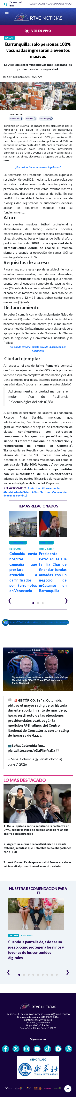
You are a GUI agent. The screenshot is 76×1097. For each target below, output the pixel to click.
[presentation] (9, 599)
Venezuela (18, 542)
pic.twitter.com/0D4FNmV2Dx (31, 750)
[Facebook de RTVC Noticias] (5, 1048)
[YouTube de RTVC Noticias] (37, 1048)
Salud (9, 37)
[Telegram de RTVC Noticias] (58, 1048)
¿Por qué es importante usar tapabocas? (38, 167)
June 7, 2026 (17, 764)
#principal (34, 488)
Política (46, 542)
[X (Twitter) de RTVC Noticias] (15, 1048)
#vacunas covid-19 (15, 495)
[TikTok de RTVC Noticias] (47, 1048)
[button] (33, 603)
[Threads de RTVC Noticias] (68, 1048)
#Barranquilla (51, 488)
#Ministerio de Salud (17, 492)
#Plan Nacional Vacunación (49, 492)
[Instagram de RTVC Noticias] (26, 1048)
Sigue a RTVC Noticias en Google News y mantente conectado (39, 622)
